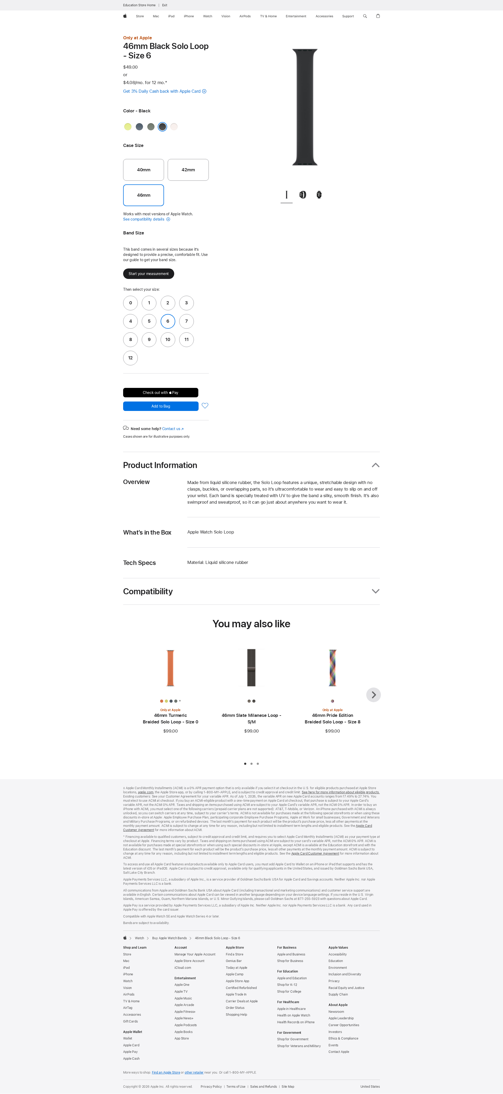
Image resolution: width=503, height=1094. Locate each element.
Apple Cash (131, 1058)
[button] (365, 16)
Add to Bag (160, 406)
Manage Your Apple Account (194, 954)
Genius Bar (234, 961)
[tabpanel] (305, 110)
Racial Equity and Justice (346, 988)
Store (127, 954)
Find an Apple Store (166, 1072)
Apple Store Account (189, 961)
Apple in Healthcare (291, 1009)
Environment (338, 968)
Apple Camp (234, 974)
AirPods (128, 994)
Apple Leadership (341, 1018)
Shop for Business (290, 961)
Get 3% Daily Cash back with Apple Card (162, 91)
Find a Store (234, 954)
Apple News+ (184, 1018)
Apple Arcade (184, 1005)
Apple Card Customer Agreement (315, 853)
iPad (126, 968)
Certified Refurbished (241, 988)
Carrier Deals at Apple (242, 1001)
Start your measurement (149, 274)
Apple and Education (292, 978)
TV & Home (131, 1001)
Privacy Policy (211, 1086)
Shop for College (289, 991)
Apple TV (181, 991)
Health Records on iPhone (296, 1022)
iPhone (128, 974)
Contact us (173, 429)
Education (336, 961)
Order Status (235, 1008)
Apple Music (183, 998)
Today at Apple (236, 968)
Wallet (127, 1038)
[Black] (162, 126)
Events (333, 1045)
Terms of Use (235, 1086)
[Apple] (125, 937)
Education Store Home (139, 5)
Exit (164, 5)
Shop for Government (292, 1039)
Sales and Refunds (263, 1086)
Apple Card (131, 1045)
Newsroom (336, 1012)
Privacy (334, 981)
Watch (139, 938)
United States (370, 1086)
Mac (126, 961)
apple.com (145, 792)
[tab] (287, 196)
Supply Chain (338, 994)
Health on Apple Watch (293, 1015)
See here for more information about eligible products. (341, 792)
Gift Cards (130, 1021)
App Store (181, 1038)
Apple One (181, 985)
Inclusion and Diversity (345, 974)
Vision (127, 988)
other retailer (194, 1072)
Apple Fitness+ (185, 1012)
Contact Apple (339, 1052)
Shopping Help (236, 1014)
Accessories (132, 1014)
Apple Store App (237, 981)
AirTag (127, 1008)
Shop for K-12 (287, 985)
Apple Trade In (236, 994)
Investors (335, 1032)
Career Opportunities (344, 1025)
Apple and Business (291, 954)
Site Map (288, 1086)
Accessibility (338, 954)
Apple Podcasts (185, 1025)
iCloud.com (182, 968)
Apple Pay (130, 1052)
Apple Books (183, 1032)
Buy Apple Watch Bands (169, 938)
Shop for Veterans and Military (299, 1046)
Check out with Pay (160, 393)
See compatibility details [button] (144, 219)
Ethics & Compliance (343, 1038)
